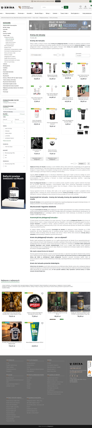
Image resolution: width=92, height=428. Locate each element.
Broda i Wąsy (6, 27)
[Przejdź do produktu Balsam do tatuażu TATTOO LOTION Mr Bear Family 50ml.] (37, 68)
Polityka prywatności (11, 369)
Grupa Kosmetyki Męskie (12, 384)
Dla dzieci (5, 73)
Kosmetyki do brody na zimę (54, 394)
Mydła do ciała (7, 47)
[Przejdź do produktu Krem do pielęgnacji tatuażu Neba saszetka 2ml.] (68, 113)
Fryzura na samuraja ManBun (13, 416)
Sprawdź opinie (50, 369)
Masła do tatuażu (9, 40)
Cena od (5, 119)
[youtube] (77, 376)
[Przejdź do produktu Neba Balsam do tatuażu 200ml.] (35, 331)
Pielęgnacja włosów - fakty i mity (34, 400)
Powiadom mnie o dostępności (37, 159)
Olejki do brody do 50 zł (52, 378)
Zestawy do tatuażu (10, 44)
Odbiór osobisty (10, 367)
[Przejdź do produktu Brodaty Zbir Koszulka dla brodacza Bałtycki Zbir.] (12, 331)
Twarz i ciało (35, 17)
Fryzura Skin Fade (10, 420)
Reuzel (28, 386)
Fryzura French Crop (11, 408)
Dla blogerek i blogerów (52, 365)
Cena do (17, 119)
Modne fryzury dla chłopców (13, 402)
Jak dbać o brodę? (10, 386)
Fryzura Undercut (10, 412)
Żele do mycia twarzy (9, 62)
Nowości (5, 89)
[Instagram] (74, 376)
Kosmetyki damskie (8, 71)
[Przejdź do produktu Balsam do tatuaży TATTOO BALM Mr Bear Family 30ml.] (52, 68)
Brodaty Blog (9, 378)
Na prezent (6, 75)
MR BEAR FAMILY (9, 138)
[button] (66, 7)
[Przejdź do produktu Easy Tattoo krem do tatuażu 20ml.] (37, 91)
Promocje (5, 91)
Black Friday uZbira (51, 371)
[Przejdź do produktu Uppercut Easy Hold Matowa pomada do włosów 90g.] (35, 302)
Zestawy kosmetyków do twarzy (12, 60)
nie (6, 157)
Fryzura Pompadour (11, 414)
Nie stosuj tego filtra (10, 153)
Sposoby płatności (31, 363)
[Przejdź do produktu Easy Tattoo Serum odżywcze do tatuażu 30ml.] (68, 91)
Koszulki (5, 29)
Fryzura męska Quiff (11, 410)
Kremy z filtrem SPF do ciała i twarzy (12, 77)
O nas (7, 363)
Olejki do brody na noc (52, 386)
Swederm (29, 384)
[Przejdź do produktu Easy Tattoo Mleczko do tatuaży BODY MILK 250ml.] (52, 89)
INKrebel (7, 131)
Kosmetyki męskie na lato (9, 83)
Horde (28, 382)
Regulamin (9, 371)
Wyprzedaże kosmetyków (10, 25)
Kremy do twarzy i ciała (9, 53)
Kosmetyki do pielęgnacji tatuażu (43, 217)
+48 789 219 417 (75, 368)
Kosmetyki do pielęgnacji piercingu (12, 51)
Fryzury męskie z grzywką (12, 406)
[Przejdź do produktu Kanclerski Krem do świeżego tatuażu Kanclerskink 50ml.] (83, 91)
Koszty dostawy (30, 365)
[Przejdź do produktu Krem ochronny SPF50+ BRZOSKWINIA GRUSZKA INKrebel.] (37, 143)
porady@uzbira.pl (76, 372)
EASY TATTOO (8, 128)
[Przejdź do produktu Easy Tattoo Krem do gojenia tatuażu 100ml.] (83, 68)
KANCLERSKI (8, 133)
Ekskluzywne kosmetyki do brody (55, 392)
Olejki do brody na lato (52, 380)
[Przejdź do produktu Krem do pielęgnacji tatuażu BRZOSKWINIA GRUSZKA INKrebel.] (52, 115)
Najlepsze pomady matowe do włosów (13, 87)
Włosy (4, 31)
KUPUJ (57, 1)
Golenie (5, 63)
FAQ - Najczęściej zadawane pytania (35, 369)
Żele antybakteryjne (9, 45)
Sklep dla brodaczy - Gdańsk (53, 367)
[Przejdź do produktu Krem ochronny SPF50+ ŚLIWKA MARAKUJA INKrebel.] (52, 143)
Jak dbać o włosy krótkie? (33, 412)
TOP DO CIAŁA (8, 146)
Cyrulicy (28, 380)
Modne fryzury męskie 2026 (12, 400)
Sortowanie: (78, 53)
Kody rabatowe (30, 371)
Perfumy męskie (8, 54)
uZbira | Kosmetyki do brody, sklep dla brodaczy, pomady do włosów (16, 17)
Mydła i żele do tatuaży (11, 42)
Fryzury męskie (7, 33)
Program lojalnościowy (11, 365)
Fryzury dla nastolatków (11, 404)
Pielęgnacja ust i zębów (9, 56)
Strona (55, 55)
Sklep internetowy (45, 426)
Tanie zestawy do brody (9, 79)
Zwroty (28, 367)
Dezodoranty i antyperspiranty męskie (13, 49)
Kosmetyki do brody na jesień (11, 85)
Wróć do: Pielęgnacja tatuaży (10, 109)
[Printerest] (72, 376)
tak (6, 155)
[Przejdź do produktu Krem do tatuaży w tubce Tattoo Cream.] (83, 115)
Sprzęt (4, 69)
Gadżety (5, 67)
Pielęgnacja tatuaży (44, 17)
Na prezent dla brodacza (9, 81)
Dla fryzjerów (6, 65)
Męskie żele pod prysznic (10, 58)
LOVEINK (7, 135)
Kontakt (49, 363)
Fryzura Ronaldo (10, 418)
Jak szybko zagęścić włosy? (33, 402)
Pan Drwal (29, 378)
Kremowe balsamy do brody (53, 384)
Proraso (28, 388)
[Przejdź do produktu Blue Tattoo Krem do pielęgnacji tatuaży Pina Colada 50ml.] (68, 67)
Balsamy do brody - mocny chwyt (55, 382)
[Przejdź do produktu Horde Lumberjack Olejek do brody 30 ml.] (57, 302)
